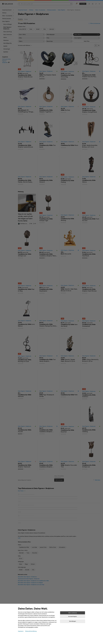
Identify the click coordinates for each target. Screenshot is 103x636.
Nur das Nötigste (72, 616)
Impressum (20, 631)
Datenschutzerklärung (31, 631)
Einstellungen (72, 621)
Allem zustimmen (72, 613)
